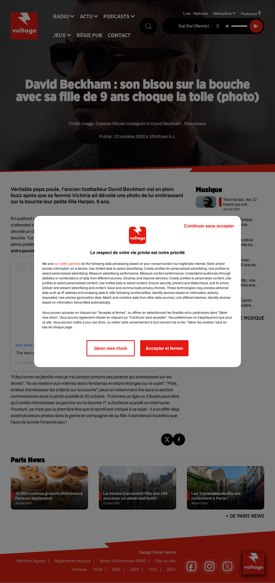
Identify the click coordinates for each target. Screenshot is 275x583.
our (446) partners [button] (67, 263)
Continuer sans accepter (209, 226)
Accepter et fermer (164, 348)
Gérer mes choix (110, 348)
